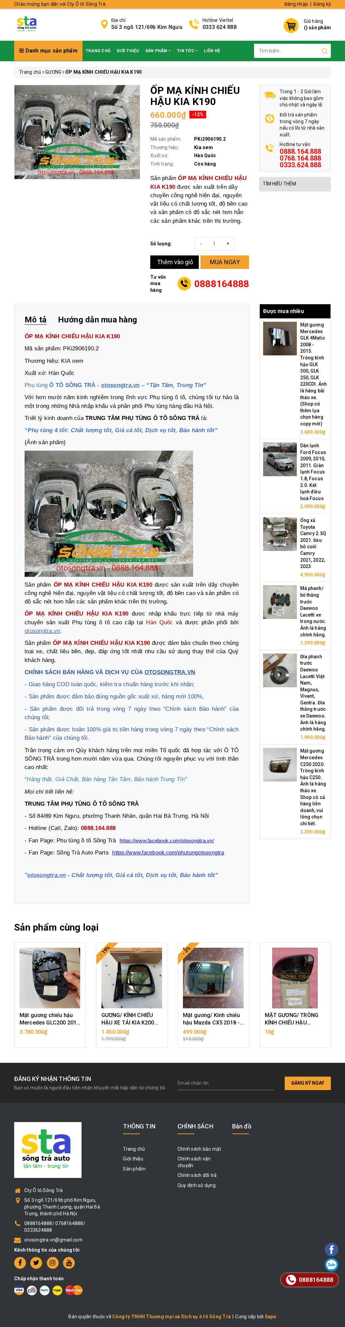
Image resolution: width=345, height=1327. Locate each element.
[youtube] (69, 1263)
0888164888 (221, 283)
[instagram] (53, 1263)
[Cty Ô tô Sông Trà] (27, 24)
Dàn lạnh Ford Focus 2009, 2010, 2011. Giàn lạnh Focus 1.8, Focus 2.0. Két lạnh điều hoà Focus (313, 472)
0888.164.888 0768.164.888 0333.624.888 (300, 158)
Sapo (271, 1316)
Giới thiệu (128, 50)
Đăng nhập (296, 4)
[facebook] (20, 1263)
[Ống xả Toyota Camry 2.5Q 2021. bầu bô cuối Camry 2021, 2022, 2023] (280, 533)
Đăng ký (322, 4)
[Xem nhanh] (50, 978)
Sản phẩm (156, 50)
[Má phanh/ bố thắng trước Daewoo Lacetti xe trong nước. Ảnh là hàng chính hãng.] (280, 601)
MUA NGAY (225, 262)
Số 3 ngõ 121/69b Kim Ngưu (146, 27)
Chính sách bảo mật (199, 1149)
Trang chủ (98, 50)
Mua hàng (49, 1035)
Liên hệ (212, 50)
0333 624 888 (219, 27)
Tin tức (186, 50)
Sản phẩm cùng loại (56, 927)
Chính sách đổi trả (197, 1175)
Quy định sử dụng (197, 1185)
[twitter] (36, 1263)
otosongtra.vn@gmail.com (53, 1240)
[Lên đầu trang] (313, 924)
